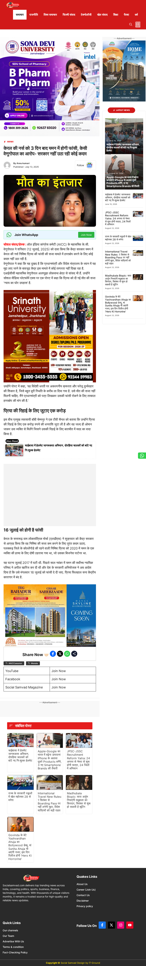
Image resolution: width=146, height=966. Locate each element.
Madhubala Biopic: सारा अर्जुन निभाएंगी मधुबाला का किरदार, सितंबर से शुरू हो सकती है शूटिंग (79, 800)
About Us (82, 884)
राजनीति (33, 14)
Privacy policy (85, 906)
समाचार (20, 14)
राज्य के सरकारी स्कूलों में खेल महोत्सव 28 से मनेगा (20, 796)
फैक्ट (126, 14)
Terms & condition (13, 946)
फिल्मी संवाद (69, 14)
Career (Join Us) (86, 889)
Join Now (58, 671)
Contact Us (83, 895)
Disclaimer (83, 900)
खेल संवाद (102, 14)
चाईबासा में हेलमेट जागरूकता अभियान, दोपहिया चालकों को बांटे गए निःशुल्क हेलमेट (20, 755)
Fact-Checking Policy (15, 952)
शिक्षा (115, 14)
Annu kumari (23, 163)
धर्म (136, 14)
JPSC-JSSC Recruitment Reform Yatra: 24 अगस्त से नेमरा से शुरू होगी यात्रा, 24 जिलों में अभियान (78, 759)
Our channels (10, 930)
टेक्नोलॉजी (86, 14)
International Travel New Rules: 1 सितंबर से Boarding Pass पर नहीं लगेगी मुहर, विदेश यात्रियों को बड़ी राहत (50, 801)
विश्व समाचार (50, 14)
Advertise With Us (13, 941)
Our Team (8, 935)
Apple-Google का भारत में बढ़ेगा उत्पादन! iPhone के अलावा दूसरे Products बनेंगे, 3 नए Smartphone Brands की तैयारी (49, 759)
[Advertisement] (50, 486)
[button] (130, 24)
